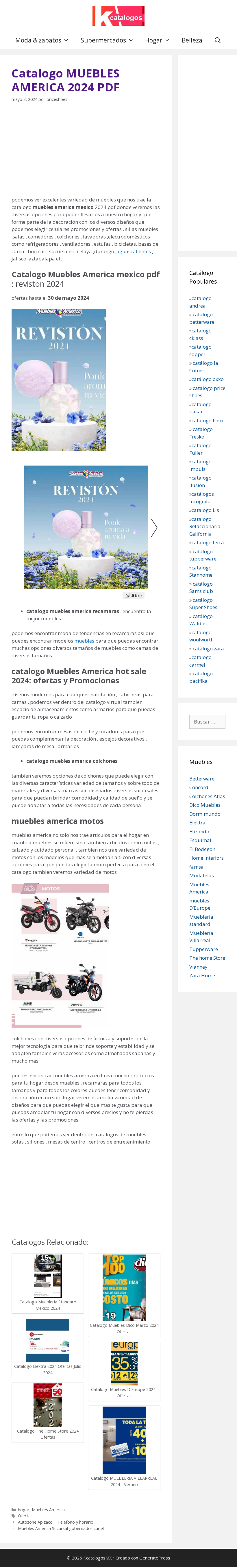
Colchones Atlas (207, 796)
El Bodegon (202, 849)
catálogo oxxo (208, 379)
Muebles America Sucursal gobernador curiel (61, 1528)
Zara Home (202, 975)
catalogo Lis (205, 510)
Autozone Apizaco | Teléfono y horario (55, 1522)
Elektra (197, 822)
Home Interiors (206, 857)
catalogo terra (208, 542)
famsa (196, 866)
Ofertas (25, 1515)
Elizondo (199, 831)
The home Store (207, 957)
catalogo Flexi (207, 420)
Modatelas (201, 875)
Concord (198, 787)
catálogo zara (208, 648)
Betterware (201, 778)
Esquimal (200, 840)
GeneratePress (154, 1558)
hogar (23, 1509)
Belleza (192, 40)
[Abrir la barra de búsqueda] (217, 40)
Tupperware (203, 949)
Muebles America (48, 1509)
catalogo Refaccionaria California (205, 526)
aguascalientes (133, 251)
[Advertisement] (86, 152)
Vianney (198, 966)
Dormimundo (205, 814)
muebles (83, 640)
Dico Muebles (205, 805)
